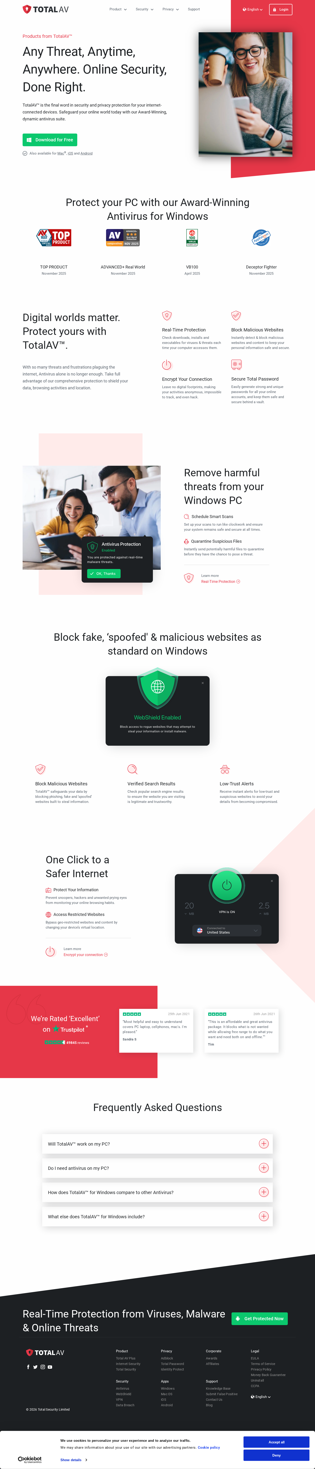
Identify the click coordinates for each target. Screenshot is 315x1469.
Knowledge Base (218, 1388)
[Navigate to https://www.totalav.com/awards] (53, 246)
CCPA (255, 1386)
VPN (119, 1399)
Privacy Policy (261, 1369)
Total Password (172, 1364)
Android (86, 153)
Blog (209, 1405)
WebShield (123, 1394)
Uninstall (257, 1380)
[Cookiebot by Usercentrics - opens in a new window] (30, 1460)
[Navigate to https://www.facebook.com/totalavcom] (28, 1367)
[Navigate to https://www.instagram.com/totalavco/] (43, 1367)
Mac (60, 153)
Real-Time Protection (218, 581)
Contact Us (214, 1399)
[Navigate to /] (46, 9)
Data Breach (125, 1405)
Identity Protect (172, 1369)
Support (194, 9)
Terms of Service (263, 1364)
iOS (70, 153)
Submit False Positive (222, 1394)
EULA (255, 1358)
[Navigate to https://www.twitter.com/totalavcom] (35, 1367)
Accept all (277, 1442)
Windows (168, 1388)
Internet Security (128, 1364)
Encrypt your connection (83, 954)
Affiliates (212, 1364)
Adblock (167, 1358)
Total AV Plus (125, 1358)
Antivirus (122, 1388)
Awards (211, 1358)
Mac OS (166, 1394)
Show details (70, 1460)
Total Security (126, 1369)
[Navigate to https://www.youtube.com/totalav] (50, 1367)
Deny (276, 1455)
